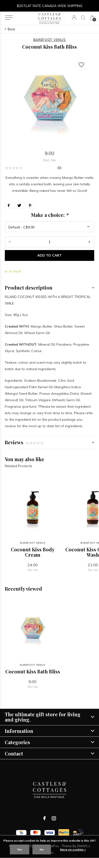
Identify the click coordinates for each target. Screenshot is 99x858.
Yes (19, 849)
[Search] (83, 17)
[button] (9, 18)
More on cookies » (73, 849)
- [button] (9, 241)
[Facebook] (44, 818)
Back (11, 29)
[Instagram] (54, 818)
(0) (59, 168)
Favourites (81, 65)
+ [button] (89, 241)
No (42, 849)
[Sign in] (74, 17)
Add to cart (49, 255)
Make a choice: (49, 215)
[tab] (49, 288)
